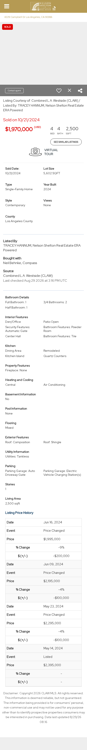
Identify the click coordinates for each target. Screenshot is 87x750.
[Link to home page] (43, 6)
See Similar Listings (66, 141)
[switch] (59, 90)
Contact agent (14, 90)
